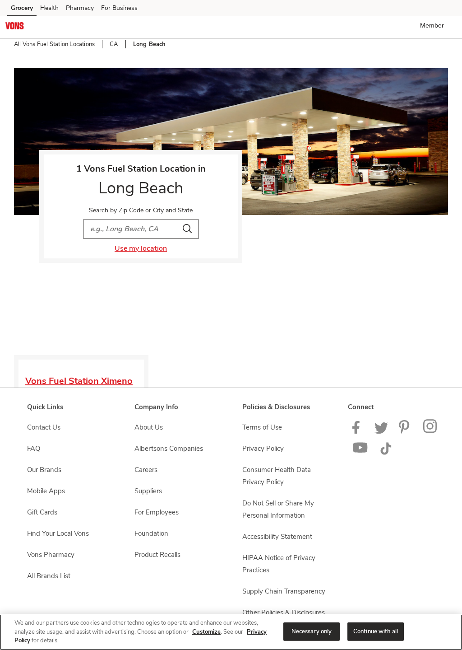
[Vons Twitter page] (381, 431)
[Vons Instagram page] (430, 431)
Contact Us (43, 427)
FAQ (33, 448)
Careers (145, 469)
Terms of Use (262, 427)
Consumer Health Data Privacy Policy (276, 475)
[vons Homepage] (14, 27)
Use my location (141, 248)
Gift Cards (42, 512)
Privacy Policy (263, 448)
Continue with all (375, 631)
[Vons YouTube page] (360, 452)
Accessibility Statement (277, 536)
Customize (206, 632)
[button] (433, 25)
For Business (119, 8)
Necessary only (311, 631)
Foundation (151, 533)
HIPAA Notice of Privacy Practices (278, 564)
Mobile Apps (46, 491)
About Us (148, 427)
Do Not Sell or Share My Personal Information (278, 509)
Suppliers (148, 491)
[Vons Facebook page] (358, 431)
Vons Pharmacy (50, 554)
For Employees (156, 512)
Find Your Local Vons (58, 533)
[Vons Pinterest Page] (406, 431)
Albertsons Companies (168, 448)
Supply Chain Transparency (283, 591)
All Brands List (48, 575)
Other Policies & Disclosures (283, 612)
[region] (231, 632)
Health (49, 8)
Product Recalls (157, 554)
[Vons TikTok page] (385, 452)
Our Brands (44, 469)
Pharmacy (80, 8)
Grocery (22, 8)
